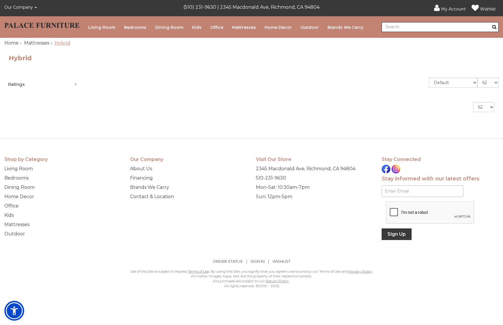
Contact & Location (152, 196)
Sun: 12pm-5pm (274, 196)
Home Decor (278, 27)
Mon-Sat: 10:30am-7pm (282, 187)
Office (216, 27)
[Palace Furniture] (41, 24)
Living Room (101, 27)
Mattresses (244, 27)
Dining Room (169, 27)
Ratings (16, 84)
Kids (196, 27)
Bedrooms (135, 27)
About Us (141, 168)
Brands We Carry (345, 27)
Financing (141, 178)
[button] (450, 8)
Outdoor (309, 27)
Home (11, 43)
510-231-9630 (271, 178)
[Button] (494, 27)
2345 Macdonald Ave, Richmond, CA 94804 (305, 168)
